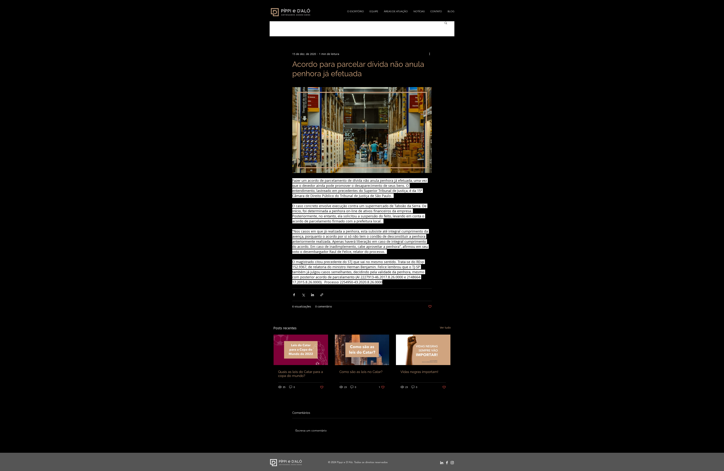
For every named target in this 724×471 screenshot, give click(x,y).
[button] (446, 22)
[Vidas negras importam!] (423, 350)
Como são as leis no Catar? (361, 372)
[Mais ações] (429, 54)
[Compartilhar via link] (322, 295)
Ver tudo (445, 327)
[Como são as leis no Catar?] (362, 350)
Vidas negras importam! (419, 372)
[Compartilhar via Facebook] (294, 295)
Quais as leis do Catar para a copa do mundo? (300, 374)
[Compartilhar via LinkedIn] (312, 295)
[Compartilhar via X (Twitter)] (303, 295)
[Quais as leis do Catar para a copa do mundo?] (301, 350)
